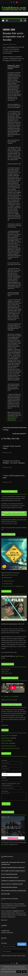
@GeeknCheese (8, 577)
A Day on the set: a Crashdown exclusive (12, 884)
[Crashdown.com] (3, 20)
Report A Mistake (5, 669)
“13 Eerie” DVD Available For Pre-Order (14, 477)
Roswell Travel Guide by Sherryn (9, 877)
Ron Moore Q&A (5, 894)
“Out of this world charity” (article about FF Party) (15, 429)
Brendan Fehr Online (6, 735)
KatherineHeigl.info (6, 738)
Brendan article (12, 420)
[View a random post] (25, 20)
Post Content (5, 791)
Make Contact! (5, 671)
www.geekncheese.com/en (11, 575)
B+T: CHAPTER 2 (15, 696)
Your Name (4, 760)
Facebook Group (8, 583)
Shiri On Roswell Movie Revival (9, 874)
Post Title (4, 777)
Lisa (15, 44)
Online (5, 930)
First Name (4, 943)
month (23, 955)
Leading (12, 29)
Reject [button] (24, 971)
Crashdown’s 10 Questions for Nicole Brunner (13, 880)
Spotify (3, 658)
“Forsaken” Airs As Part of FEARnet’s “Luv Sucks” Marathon (14, 462)
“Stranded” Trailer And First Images (12, 447)
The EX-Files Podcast (11, 699)
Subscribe (22, 944)
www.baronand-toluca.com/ (8, 746)
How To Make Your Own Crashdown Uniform (13, 871)
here (2, 529)
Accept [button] (18, 971)
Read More (14, 974)
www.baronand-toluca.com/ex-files (10, 748)
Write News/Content (6, 673)
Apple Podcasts (19, 656)
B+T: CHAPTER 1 (5, 696)
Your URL (4, 772)
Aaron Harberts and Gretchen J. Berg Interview (13, 890)
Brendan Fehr (6, 29)
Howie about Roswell (19, 433)
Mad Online (4, 740)
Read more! (4, 920)
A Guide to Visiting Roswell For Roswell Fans (13, 867)
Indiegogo (5, 844)
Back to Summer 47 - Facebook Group (13, 586)
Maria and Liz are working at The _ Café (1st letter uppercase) (11, 784)
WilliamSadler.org (5, 743)
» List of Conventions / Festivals (9, 523)
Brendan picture (12, 418)
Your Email (4, 766)
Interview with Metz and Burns (9, 887)
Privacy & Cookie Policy (7, 932)
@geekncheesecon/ (9, 581)
